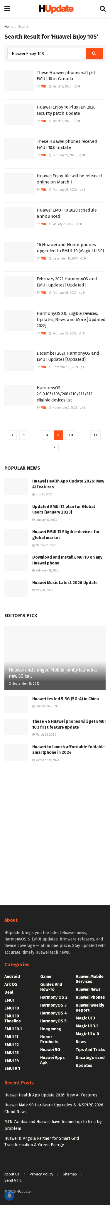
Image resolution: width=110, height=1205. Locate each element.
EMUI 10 (11, 1008)
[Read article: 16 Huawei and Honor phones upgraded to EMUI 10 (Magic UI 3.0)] (19, 252)
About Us (12, 1174)
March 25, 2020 (45, 735)
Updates (84, 1065)
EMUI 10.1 (13, 1029)
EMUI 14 (11, 1060)
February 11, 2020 (47, 570)
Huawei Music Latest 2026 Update (65, 582)
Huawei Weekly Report (90, 1008)
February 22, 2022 (64, 333)
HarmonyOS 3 (53, 1005)
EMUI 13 (11, 1052)
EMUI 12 (11, 1044)
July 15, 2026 (43, 494)
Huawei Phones (90, 997)
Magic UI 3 (85, 1018)
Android (12, 976)
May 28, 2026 (44, 590)
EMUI (9, 1000)
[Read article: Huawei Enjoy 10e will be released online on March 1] (19, 183)
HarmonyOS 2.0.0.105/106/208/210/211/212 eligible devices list (64, 394)
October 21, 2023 (47, 760)
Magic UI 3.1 (87, 1026)
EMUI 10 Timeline (12, 1019)
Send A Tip (13, 1180)
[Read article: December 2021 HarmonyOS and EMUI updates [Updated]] (19, 360)
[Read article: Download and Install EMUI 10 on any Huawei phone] (16, 563)
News (81, 1041)
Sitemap (70, 1174)
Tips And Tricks (90, 1049)
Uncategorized (90, 1057)
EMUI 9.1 (12, 1068)
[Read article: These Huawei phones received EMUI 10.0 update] (19, 148)
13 (95, 435)
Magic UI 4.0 (87, 1033)
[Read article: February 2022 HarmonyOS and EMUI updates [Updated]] (19, 286)
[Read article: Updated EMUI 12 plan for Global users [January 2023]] (16, 512)
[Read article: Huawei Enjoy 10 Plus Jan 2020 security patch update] (19, 114)
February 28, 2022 (64, 293)
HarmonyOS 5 (53, 1021)
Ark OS (11, 984)
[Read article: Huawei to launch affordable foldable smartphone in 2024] (16, 752)
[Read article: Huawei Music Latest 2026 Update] (16, 588)
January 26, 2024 (46, 706)
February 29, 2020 (64, 155)
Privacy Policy (41, 1174)
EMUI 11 (11, 1036)
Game (45, 976)
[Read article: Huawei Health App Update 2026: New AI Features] (16, 486)
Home (8, 27)
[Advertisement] (55, 833)
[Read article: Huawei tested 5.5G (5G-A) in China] (16, 704)
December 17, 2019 (64, 258)
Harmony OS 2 (53, 997)
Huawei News (88, 989)
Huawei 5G (50, 1049)
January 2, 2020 (62, 224)
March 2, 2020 (62, 86)
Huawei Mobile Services (90, 979)
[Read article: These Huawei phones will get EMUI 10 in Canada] (19, 80)
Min (43, 86)
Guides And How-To (51, 987)
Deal (8, 992)
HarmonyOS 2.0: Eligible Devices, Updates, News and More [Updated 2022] (71, 319)
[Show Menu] (7, 9)
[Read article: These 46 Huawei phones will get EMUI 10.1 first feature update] (16, 727)
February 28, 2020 (64, 190)
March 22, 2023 (45, 545)
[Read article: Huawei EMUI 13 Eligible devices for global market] (16, 537)
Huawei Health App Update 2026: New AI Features (50, 1095)
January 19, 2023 (46, 520)
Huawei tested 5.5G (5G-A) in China (65, 698)
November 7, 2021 (64, 408)
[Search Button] (103, 9)
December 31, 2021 (65, 367)
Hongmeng (50, 1029)
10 (71, 435)
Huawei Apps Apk (52, 1060)
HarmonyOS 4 (53, 1013)
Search (23, 27)
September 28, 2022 (25, 684)
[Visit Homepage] (55, 8)
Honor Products (49, 1039)
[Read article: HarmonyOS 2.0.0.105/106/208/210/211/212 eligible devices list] (19, 395)
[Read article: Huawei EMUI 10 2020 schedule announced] (19, 217)
